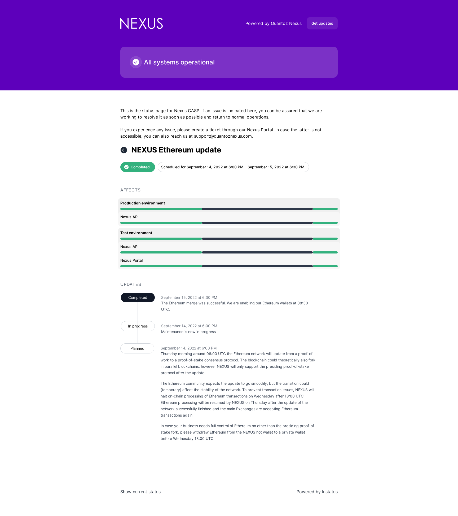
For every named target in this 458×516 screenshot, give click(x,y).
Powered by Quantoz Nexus (273, 23)
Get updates (322, 23)
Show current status (140, 491)
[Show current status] (123, 150)
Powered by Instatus (317, 491)
